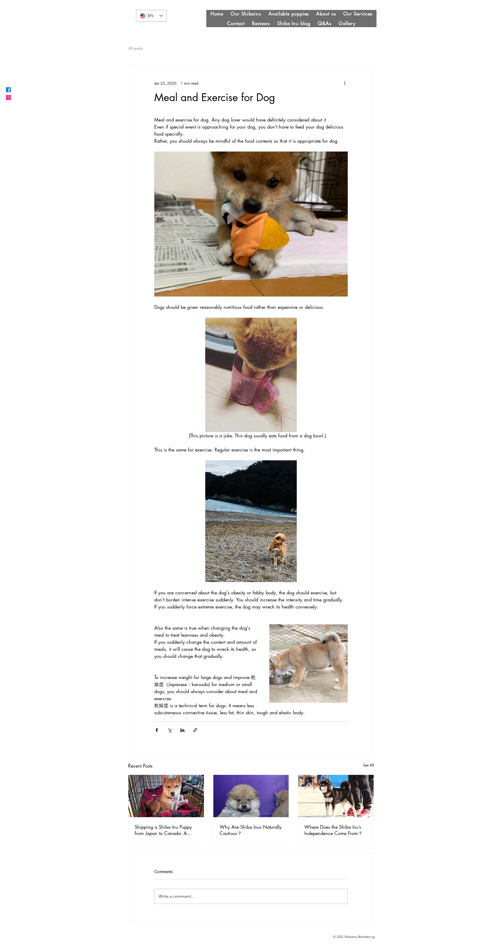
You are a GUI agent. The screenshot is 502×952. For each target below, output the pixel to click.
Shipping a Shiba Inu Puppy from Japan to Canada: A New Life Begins (163, 830)
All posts (135, 48)
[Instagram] (8, 97)
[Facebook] (8, 89)
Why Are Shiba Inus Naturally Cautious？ (251, 830)
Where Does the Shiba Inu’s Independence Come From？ (333, 830)
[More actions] (344, 83)
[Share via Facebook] (156, 730)
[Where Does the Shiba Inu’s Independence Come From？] (336, 796)
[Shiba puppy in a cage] (166, 796)
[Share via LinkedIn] (182, 730)
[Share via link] (195, 730)
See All (368, 765)
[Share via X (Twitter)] (169, 730)
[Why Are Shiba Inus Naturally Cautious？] (251, 796)
